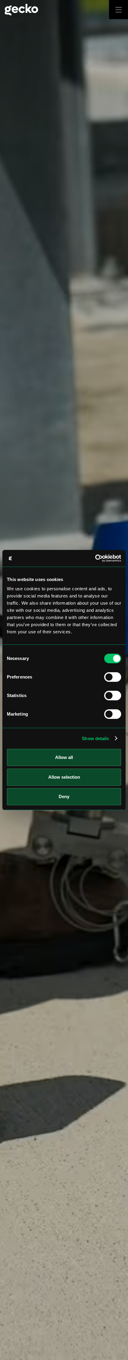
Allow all (64, 757)
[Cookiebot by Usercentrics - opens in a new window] (95, 558)
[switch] (112, 677)
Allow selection (64, 777)
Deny (64, 796)
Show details (95, 738)
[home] (54, 10)
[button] (118, 9)
